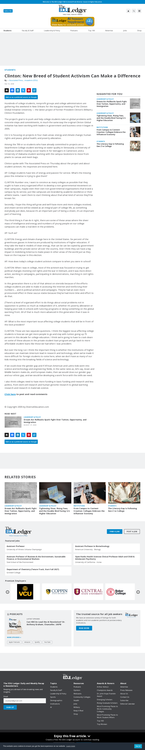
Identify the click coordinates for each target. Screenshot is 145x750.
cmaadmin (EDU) (31, 80)
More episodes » (14, 637)
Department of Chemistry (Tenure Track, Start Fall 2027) (33, 569)
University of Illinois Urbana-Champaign (24, 549)
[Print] (7, 90)
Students (10, 70)
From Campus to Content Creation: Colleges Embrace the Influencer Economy (111, 132)
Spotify (37, 642)
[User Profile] (128, 11)
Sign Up (10, 707)
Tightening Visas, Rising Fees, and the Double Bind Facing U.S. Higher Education (111, 118)
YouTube (47, 642)
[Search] (134, 11)
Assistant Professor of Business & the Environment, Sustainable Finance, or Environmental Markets (36, 558)
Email (6, 696)
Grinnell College (13, 572)
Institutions (102, 127)
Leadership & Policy (32, 417)
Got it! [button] (138, 746)
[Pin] (29, 90)
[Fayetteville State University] (57, 591)
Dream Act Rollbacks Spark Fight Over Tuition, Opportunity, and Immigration (55, 420)
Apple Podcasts (14, 642)
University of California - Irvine (88, 562)
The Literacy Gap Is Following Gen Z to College (110, 145)
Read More (84, 628)
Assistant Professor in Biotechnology (92, 546)
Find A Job (115, 531)
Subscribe (8, 11)
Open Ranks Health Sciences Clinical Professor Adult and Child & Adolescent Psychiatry (104, 558)
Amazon (27, 642)
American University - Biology (88, 549)
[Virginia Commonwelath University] (88, 591)
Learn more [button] (70, 746)
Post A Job (132, 531)
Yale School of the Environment (20, 562)
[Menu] (139, 11)
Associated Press (16, 80)
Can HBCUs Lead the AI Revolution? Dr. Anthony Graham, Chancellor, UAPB (46, 623)
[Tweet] (23, 90)
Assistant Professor (16, 546)
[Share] (12, 90)
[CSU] (120, 591)
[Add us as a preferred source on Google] (34, 90)
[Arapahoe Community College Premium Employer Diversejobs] (25, 591)
